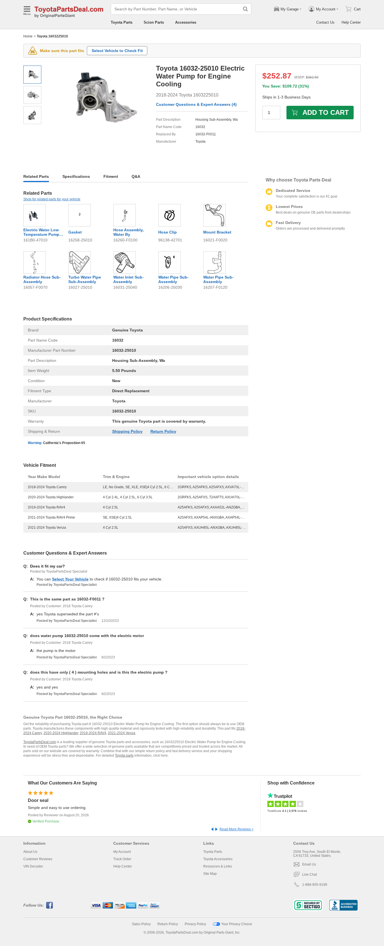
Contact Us (325, 22)
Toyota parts (124, 755)
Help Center (351, 22)
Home (28, 36)
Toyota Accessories (217, 859)
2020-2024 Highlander (61, 733)
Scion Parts (154, 22)
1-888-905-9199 (314, 885)
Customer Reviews (37, 859)
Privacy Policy (195, 924)
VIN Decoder (33, 866)
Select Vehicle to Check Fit (117, 50)
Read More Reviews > (237, 829)
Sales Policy (141, 924)
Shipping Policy (127, 431)
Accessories (185, 22)
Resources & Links (217, 866)
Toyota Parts (121, 22)
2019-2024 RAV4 (93, 733)
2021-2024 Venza (121, 733)
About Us (30, 852)
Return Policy (163, 431)
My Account (122, 852)
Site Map (210, 874)
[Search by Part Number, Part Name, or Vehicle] (245, 9)
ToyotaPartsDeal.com (39, 742)
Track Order (122, 859)
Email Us (309, 864)
